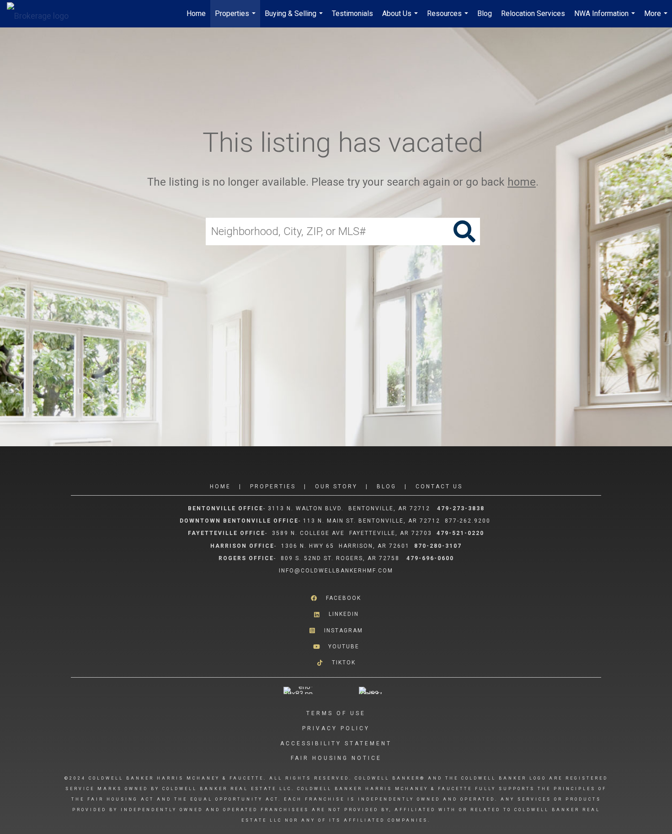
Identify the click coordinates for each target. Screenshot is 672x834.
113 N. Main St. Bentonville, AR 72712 (371, 521)
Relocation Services (533, 13)
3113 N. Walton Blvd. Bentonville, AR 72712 (349, 508)
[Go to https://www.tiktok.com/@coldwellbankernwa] (336, 663)
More (657, 18)
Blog (484, 13)
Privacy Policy (336, 728)
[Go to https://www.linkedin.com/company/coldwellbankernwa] (336, 614)
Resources (448, 18)
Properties (236, 18)
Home (196, 13)
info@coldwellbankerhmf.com (336, 570)
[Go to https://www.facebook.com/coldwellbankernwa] (336, 598)
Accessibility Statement (336, 743)
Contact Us (439, 486)
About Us (401, 18)
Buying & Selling (295, 18)
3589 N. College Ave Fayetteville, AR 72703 (352, 533)
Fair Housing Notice (336, 758)
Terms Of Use (336, 713)
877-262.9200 (469, 521)
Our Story (336, 486)
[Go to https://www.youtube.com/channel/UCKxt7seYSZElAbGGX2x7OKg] (336, 647)
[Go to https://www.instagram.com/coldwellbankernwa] (336, 630)
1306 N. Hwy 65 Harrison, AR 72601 (345, 546)
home (521, 182)
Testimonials (352, 13)
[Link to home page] (42, 13)
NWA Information (605, 18)
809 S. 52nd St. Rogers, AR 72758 (341, 558)
